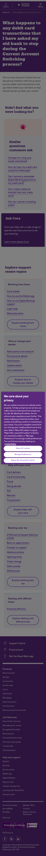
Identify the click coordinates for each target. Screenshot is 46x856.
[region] (23, 428)
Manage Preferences (23, 454)
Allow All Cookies (23, 448)
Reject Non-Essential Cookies (23, 460)
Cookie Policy (10, 444)
